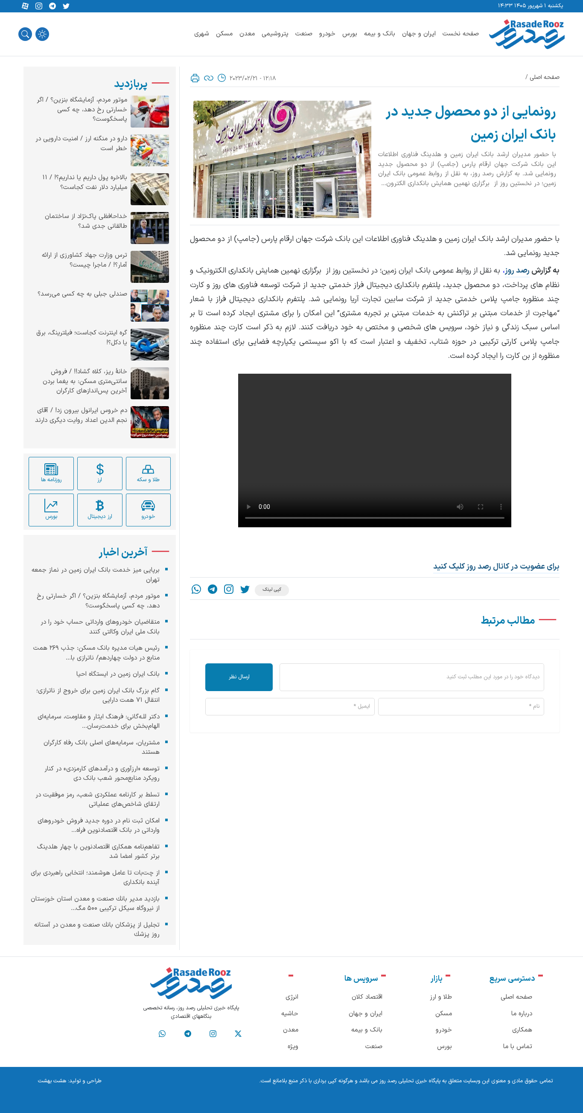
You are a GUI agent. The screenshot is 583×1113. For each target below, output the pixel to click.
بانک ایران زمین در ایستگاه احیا (118, 674)
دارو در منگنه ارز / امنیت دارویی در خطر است (81, 144)
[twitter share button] (66, 6)
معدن (247, 34)
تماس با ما (517, 1047)
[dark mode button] (42, 34)
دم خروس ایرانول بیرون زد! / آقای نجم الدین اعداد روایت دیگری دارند (81, 415)
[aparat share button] (25, 6)
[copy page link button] (209, 78)
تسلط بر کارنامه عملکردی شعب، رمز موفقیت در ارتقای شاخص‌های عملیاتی (97, 799)
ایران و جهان (419, 34)
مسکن (224, 34)
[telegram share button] (52, 6)
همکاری (522, 1030)
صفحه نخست (461, 34)
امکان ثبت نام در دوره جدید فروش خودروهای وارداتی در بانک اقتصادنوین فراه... (99, 825)
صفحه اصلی (545, 77)
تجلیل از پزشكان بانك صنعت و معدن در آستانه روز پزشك (97, 929)
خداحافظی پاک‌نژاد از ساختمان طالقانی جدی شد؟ (86, 221)
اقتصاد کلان (367, 997)
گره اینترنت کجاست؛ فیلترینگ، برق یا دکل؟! (81, 338)
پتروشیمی (275, 34)
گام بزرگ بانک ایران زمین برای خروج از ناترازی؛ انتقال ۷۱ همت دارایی (98, 695)
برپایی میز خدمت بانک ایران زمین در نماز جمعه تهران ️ (96, 575)
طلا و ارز (441, 997)
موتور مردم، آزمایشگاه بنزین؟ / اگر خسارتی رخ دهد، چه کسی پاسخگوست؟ (82, 110)
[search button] (25, 34)
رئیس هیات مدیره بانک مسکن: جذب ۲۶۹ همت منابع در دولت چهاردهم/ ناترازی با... (96, 653)
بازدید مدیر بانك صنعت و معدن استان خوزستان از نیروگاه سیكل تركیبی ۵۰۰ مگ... (95, 903)
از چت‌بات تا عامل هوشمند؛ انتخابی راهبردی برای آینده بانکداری (95, 877)
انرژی (292, 997)
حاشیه (289, 1014)
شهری (201, 34)
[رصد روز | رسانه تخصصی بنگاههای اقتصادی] (527, 34)
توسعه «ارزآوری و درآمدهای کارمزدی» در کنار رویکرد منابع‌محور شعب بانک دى (102, 773)
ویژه (293, 1047)
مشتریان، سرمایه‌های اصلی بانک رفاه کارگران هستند (102, 747)
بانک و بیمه (379, 34)
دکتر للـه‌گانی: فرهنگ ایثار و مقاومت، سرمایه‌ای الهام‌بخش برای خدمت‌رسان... (99, 721)
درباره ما (521, 1014)
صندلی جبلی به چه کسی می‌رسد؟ (82, 294)
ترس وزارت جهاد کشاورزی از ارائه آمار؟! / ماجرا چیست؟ (84, 260)
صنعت (303, 34)
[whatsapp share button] (196, 590)
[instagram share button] (39, 6)
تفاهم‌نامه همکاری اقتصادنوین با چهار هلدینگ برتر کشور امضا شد (98, 851)
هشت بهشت (52, 1081)
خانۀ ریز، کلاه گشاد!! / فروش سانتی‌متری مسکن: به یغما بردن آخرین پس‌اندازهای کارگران (85, 381)
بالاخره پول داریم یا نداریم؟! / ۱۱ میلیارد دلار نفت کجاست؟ (84, 182)
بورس (349, 34)
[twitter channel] (238, 1034)
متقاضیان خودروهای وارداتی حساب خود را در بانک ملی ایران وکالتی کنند (100, 627)
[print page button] (195, 78)
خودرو (327, 34)
